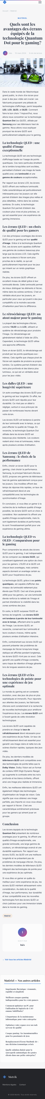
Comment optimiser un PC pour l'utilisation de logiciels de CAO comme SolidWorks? (20, 1008)
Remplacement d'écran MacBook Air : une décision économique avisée (22, 1042)
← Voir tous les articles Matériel (16, 959)
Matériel (13, 11)
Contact (22, 1085)
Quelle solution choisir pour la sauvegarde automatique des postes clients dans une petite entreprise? (21, 1052)
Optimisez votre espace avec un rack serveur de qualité (22, 1026)
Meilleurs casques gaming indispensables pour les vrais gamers (22, 998)
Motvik (12, 1077)
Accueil (5, 11)
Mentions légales (9, 1085)
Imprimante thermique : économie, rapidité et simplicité (21, 990)
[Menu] (40, 2)
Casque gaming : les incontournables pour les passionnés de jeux (22, 1034)
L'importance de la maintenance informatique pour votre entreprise (21, 1017)
